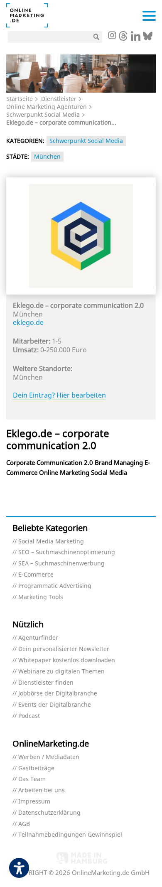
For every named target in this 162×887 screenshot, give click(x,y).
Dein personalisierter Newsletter (63, 649)
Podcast (29, 716)
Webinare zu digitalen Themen (61, 671)
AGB (24, 824)
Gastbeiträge (36, 768)
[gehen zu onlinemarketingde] (111, 36)
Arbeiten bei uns (41, 790)
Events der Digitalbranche (54, 704)
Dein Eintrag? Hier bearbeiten (59, 395)
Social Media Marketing (51, 541)
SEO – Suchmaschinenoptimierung (66, 552)
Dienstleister (58, 99)
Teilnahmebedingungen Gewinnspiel (70, 834)
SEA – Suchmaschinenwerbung (61, 563)
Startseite (19, 99)
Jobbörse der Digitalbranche (57, 693)
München (47, 156)
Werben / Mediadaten (48, 757)
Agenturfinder (38, 637)
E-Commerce (36, 574)
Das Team (32, 779)
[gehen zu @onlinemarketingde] (123, 38)
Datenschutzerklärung (49, 812)
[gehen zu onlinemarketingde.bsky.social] (147, 38)
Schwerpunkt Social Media (43, 114)
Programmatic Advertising (54, 586)
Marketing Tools (40, 597)
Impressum (34, 801)
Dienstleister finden (46, 682)
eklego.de (28, 322)
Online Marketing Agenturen (46, 107)
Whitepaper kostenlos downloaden (66, 660)
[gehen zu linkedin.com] (135, 38)
